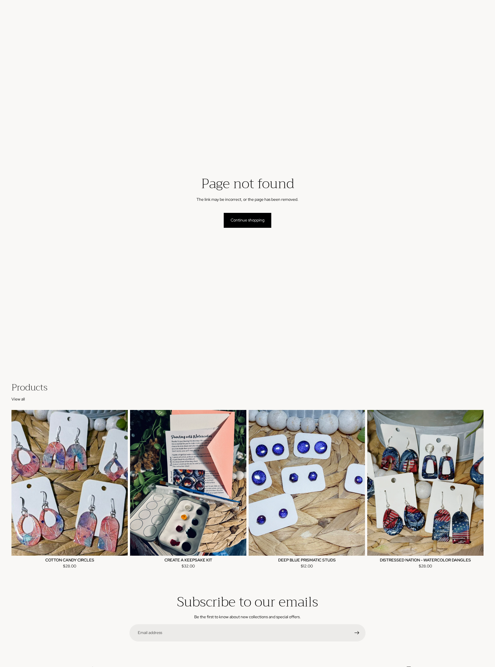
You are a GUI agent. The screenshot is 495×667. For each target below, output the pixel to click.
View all (18, 399)
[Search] (452, 17)
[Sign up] (357, 633)
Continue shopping (247, 220)
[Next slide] (119, 483)
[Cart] (477, 17)
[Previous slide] (20, 483)
